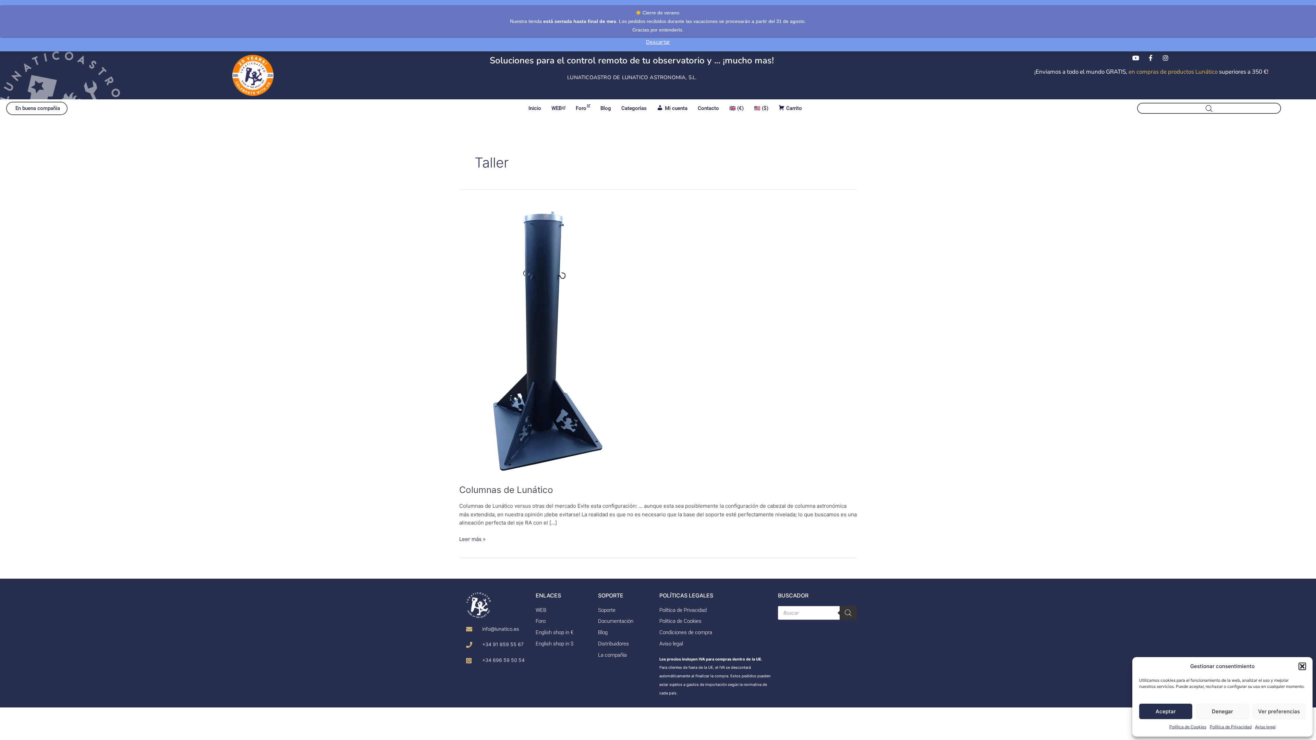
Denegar (1222, 711)
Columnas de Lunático (506, 489)
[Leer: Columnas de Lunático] (541, 339)
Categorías (634, 108)
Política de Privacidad (1231, 726)
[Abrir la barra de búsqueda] (1209, 108)
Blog (605, 108)
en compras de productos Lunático (1173, 72)
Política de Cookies (1187, 726)
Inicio (534, 108)
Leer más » (472, 538)
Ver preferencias (1279, 711)
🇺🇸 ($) (761, 108)
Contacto (708, 108)
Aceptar (1166, 711)
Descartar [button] (658, 42)
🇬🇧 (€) (736, 108)
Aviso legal (1265, 726)
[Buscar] (848, 613)
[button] (1302, 666)
